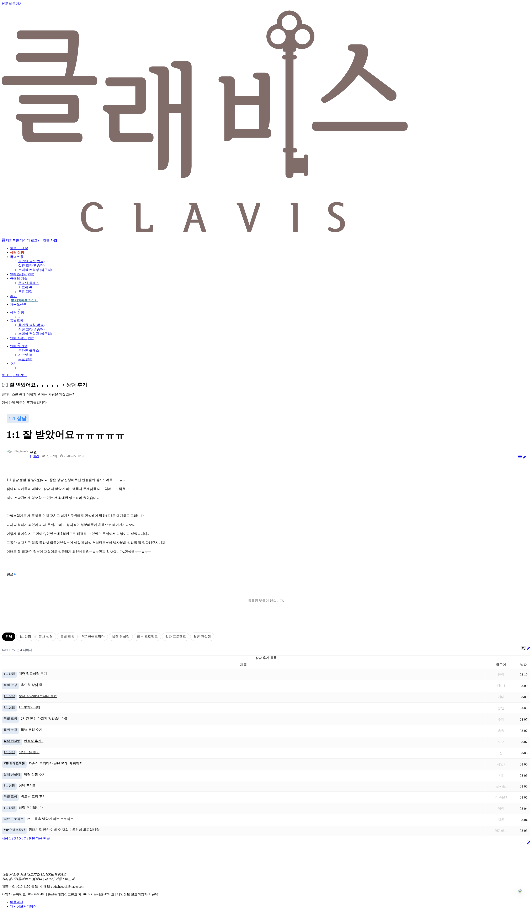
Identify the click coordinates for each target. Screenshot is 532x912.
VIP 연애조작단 (93, 636)
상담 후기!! (27, 785)
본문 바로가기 (12, 3)
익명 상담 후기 (35, 774)
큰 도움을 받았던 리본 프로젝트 (50, 819)
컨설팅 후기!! (33, 741)
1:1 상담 (25, 636)
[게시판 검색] (523, 648)
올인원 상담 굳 (31, 685)
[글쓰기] (524, 457)
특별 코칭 (67, 636)
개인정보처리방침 (23, 906)
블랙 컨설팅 (120, 636)
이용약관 (16, 902)
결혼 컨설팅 (202, 636)
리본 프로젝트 (147, 636)
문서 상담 (46, 636)
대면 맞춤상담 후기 (33, 673)
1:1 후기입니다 (29, 707)
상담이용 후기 (29, 752)
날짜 (523, 664)
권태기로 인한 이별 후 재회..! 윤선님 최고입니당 (64, 829)
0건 (36, 456)
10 (33, 838)
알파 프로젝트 (175, 636)
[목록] (520, 457)
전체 (8, 636)
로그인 (36, 240)
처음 (5, 838)
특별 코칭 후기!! (32, 729)
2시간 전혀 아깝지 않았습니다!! (44, 718)
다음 (39, 838)
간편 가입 (19, 375)
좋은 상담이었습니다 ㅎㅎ (38, 696)
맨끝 (46, 838)
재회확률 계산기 (26, 300)
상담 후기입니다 (31, 807)
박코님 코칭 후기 (33, 796)
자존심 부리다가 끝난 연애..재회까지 (56, 763)
